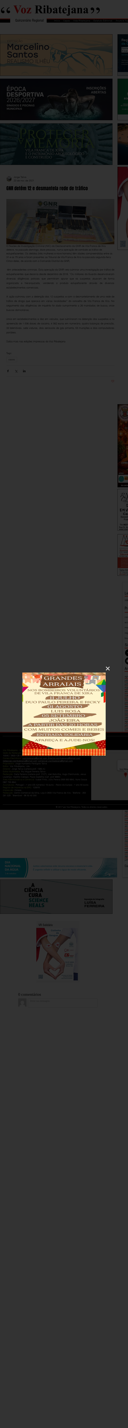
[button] (108, 669)
